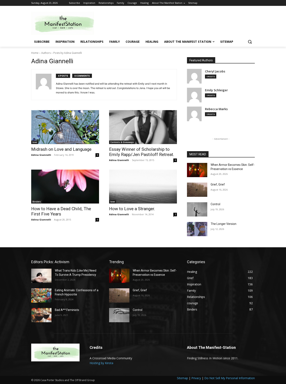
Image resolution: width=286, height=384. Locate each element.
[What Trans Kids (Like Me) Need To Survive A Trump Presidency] (41, 276)
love (34, 142)
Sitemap (182, 378)
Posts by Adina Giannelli (67, 53)
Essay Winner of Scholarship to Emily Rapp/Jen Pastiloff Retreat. (141, 152)
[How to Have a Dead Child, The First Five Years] (65, 187)
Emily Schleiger (216, 90)
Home (35, 53)
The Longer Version (223, 224)
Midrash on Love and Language (61, 149)
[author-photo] (46, 84)
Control (215, 204)
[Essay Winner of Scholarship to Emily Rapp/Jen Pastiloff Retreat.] (143, 127)
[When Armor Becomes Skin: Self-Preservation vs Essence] (197, 170)
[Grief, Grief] (197, 190)
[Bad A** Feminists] (41, 315)
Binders (36, 201)
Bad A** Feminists (67, 310)
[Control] (197, 209)
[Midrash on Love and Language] (65, 127)
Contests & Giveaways (122, 142)
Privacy (196, 378)
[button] (250, 42)
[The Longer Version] (197, 229)
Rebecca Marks (216, 109)
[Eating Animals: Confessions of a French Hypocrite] (41, 295)
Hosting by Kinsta (101, 363)
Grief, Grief (218, 184)
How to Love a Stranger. (132, 208)
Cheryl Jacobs (215, 71)
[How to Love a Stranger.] (143, 187)
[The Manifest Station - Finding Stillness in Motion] (64, 23)
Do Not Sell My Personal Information (229, 378)
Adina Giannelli (41, 154)
